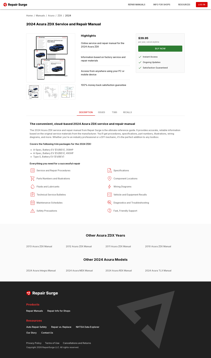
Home (29, 15)
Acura (51, 15)
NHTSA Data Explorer (87, 326)
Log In (201, 4)
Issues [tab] (101, 112)
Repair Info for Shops (58, 310)
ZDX (60, 15)
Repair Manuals (136, 4)
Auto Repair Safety (36, 326)
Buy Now (160, 48)
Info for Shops (161, 4)
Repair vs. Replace (61, 326)
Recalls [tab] (127, 112)
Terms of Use (52, 343)
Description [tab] (86, 112)
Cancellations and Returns (77, 343)
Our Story (31, 332)
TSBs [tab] (114, 112)
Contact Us (47, 332)
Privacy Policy (33, 343)
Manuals (40, 15)
